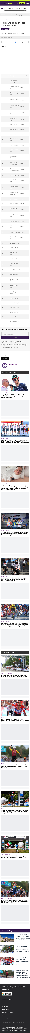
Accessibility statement (7, 1012)
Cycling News (14, 29)
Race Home (4, 37)
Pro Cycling (4, 19)
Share (5, 42)
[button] (28, 3)
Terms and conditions (7, 999)
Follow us (18, 42)
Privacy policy (5, 1006)
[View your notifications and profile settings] (18, 3)
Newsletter (25, 42)
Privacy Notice (21, 342)
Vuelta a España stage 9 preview (17, 15)
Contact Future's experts (8, 1003)
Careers (4, 1015)
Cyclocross (5, 359)
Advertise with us (6, 1019)
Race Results (5, 29)
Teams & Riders (12, 19)
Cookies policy (5, 1009)
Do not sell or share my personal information (13, 1022)
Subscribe (22, 3)
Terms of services (19, 341)
